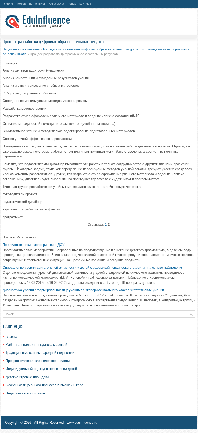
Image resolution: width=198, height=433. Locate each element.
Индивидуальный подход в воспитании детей (41, 369)
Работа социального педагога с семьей (36, 345)
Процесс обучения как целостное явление (38, 361)
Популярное (37, 3)
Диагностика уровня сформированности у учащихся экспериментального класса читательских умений (83, 290)
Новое (21, 3)
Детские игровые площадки (27, 377)
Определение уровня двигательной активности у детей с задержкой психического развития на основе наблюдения (93, 267)
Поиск (72, 3)
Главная (8, 3)
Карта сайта (56, 3)
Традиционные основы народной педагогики (40, 353)
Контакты (85, 3)
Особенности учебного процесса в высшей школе (44, 385)
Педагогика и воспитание (21, 49)
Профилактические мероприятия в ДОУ (33, 245)
